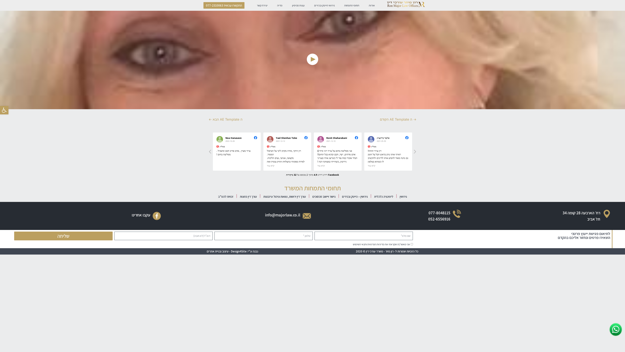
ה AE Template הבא (226, 119)
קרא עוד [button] (270, 165)
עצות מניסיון (298, 5)
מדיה (279, 5)
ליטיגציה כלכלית (383, 196)
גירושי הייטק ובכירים (324, 5)
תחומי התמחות (351, 5)
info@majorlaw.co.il (282, 215)
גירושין (403, 196)
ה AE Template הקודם (398, 119)
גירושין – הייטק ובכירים (355, 196)
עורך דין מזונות (248, 196)
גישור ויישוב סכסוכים (323, 196)
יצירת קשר (262, 5)
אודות (372, 5)
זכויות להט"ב (225, 196)
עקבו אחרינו (141, 215)
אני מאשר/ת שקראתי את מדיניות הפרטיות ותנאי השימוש (381, 244)
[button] (223, 5)
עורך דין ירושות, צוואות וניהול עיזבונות (284, 196)
